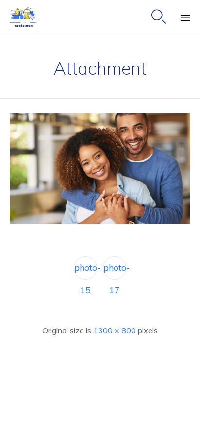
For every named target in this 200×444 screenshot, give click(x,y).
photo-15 (85, 271)
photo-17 (114, 271)
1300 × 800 (114, 330)
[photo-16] (100, 222)
